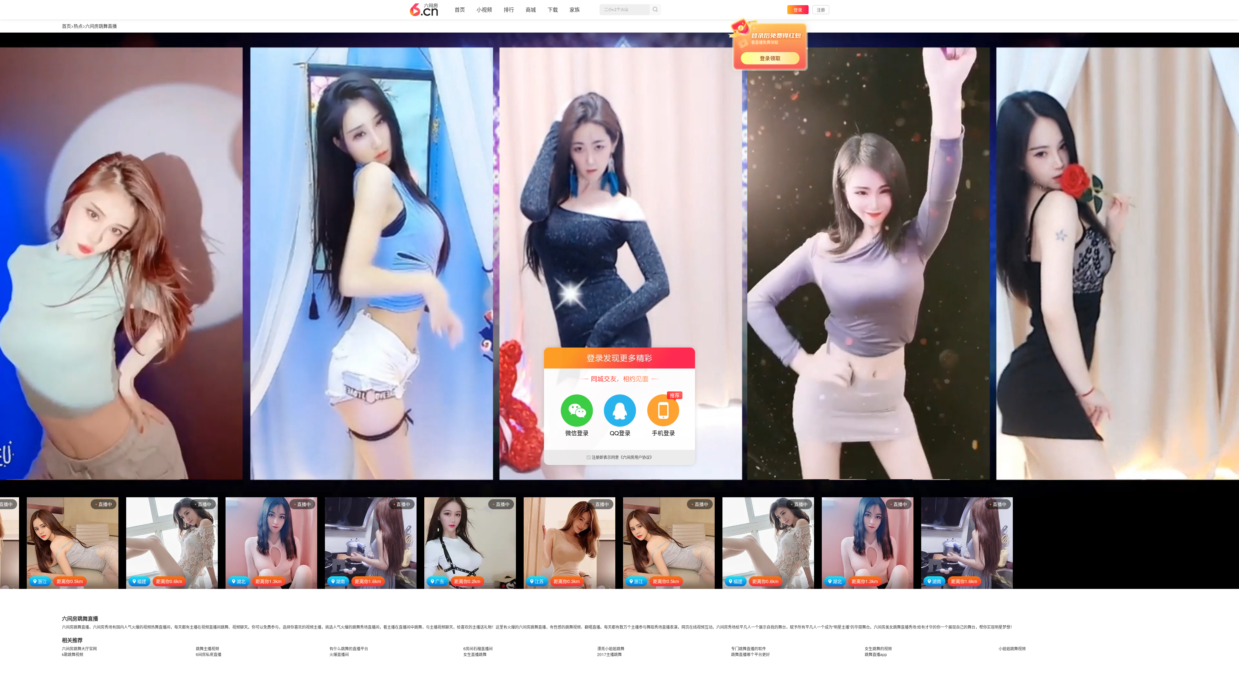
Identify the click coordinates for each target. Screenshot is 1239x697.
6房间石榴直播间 (478, 648)
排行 (509, 9)
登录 (798, 9)
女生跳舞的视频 (878, 648)
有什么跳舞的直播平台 (348, 648)
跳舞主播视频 (207, 648)
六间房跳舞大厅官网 (79, 648)
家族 (574, 9)
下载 (553, 9)
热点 (78, 26)
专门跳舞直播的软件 (748, 648)
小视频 (484, 9)
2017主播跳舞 (609, 654)
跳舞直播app (876, 654)
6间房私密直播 (208, 654)
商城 (531, 9)
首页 (460, 9)
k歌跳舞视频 (72, 654)
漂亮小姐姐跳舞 (610, 648)
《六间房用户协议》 (636, 457)
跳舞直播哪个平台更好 (750, 654)
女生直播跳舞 (475, 654)
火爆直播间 (339, 654)
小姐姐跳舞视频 (1012, 648)
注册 (821, 9)
